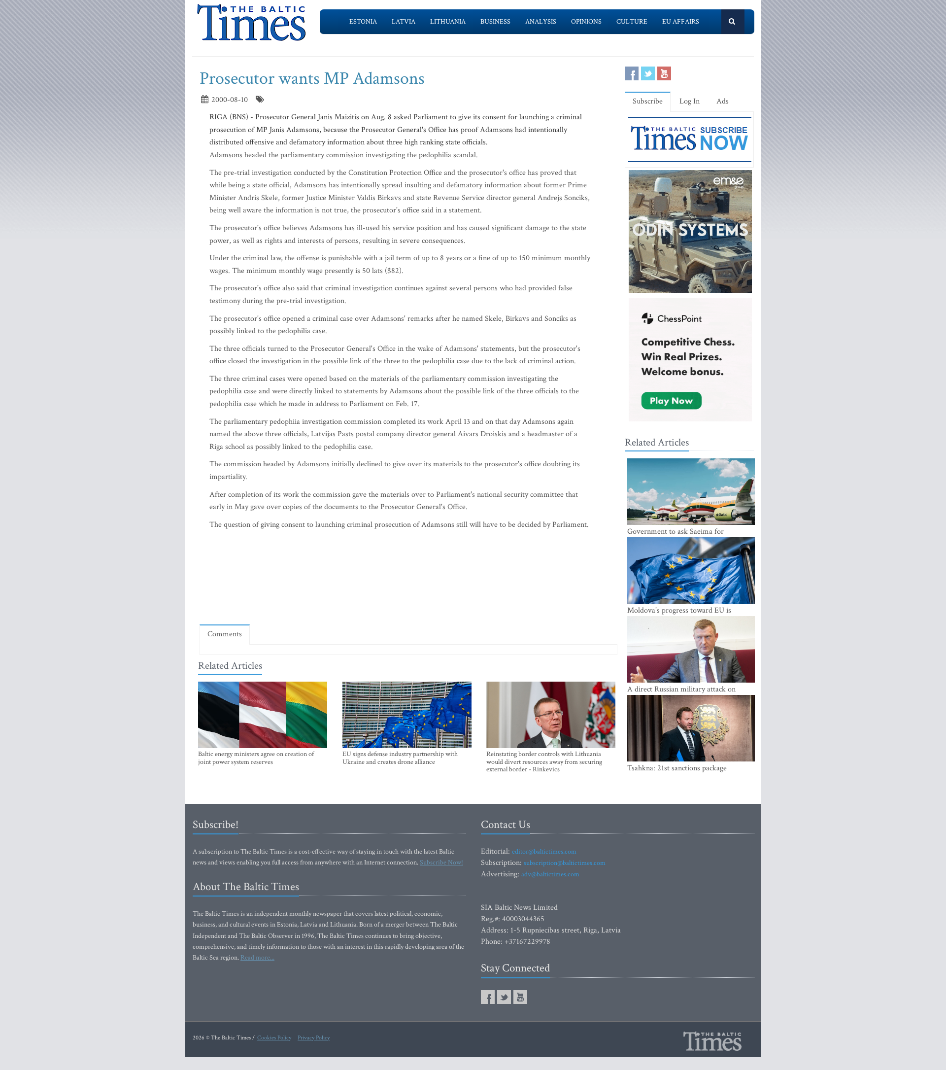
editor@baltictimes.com (544, 851)
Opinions (586, 21)
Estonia (363, 21)
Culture (631, 21)
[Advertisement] (408, 588)
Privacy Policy (314, 1037)
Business (495, 21)
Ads (722, 101)
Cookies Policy (274, 1037)
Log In (689, 101)
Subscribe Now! (441, 862)
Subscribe (648, 101)
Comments (224, 634)
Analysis (540, 21)
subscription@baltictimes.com (565, 863)
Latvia (403, 21)
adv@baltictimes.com (550, 874)
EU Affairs (680, 21)
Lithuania (448, 21)
